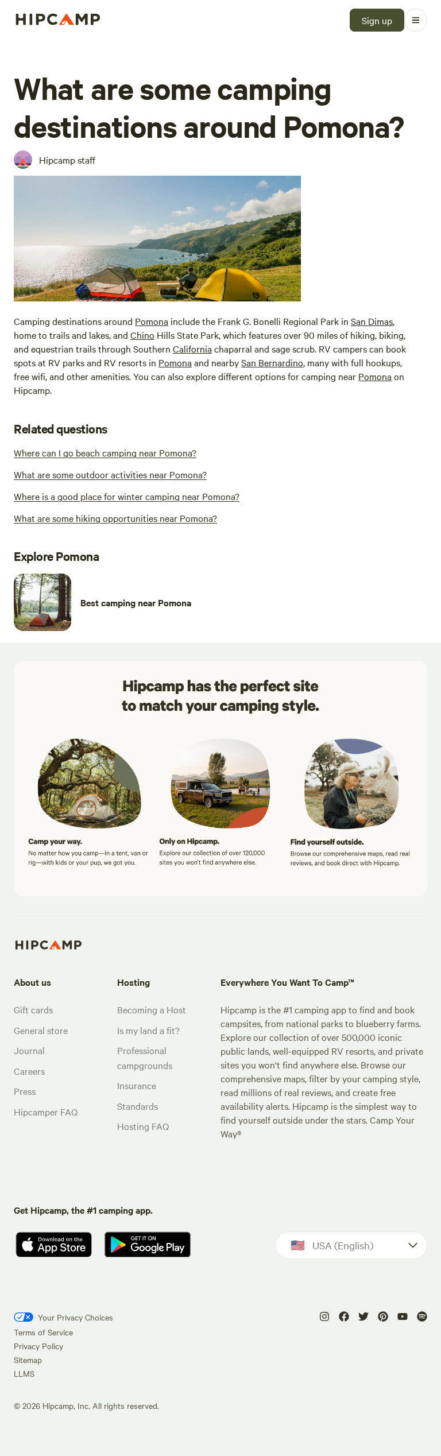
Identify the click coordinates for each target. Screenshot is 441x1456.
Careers (29, 1070)
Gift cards (33, 1009)
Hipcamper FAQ (46, 1111)
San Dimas (372, 321)
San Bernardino (272, 362)
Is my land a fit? (148, 1030)
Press (25, 1091)
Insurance (136, 1085)
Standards (137, 1105)
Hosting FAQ (143, 1126)
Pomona (151, 321)
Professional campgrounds (144, 1057)
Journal (29, 1050)
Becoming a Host (151, 1009)
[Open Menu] (416, 20)
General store (41, 1030)
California (192, 348)
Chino (142, 334)
